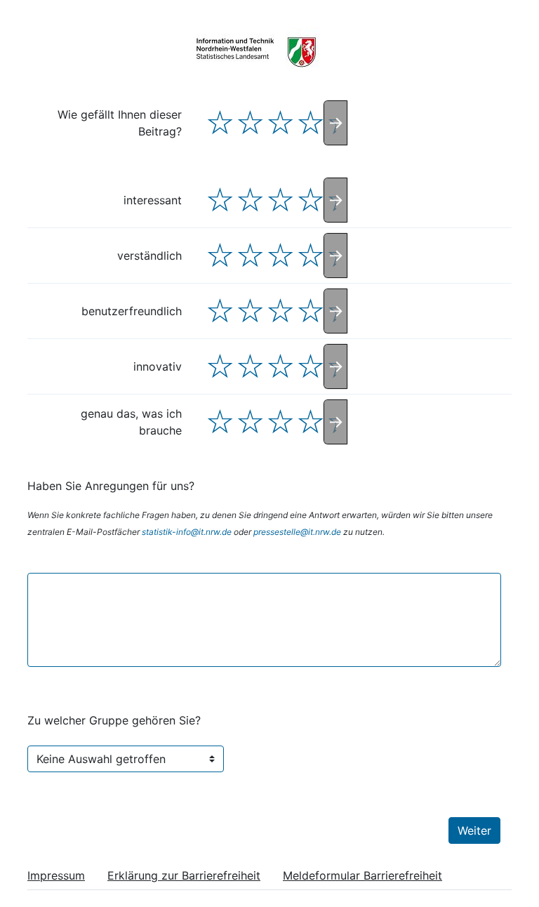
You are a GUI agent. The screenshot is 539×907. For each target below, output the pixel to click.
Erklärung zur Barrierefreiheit (183, 875)
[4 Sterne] (310, 123)
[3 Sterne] (280, 123)
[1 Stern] (220, 123)
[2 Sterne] (250, 123)
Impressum (56, 875)
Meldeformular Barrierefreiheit (362, 875)
